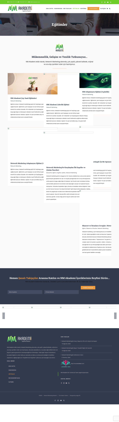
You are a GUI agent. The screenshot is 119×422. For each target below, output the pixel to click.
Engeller (59, 172)
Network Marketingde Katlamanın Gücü (72, 355)
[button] (109, 8)
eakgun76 (78, 395)
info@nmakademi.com (34, 2)
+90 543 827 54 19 (23, 2)
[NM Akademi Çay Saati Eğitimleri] (32, 83)
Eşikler (63, 172)
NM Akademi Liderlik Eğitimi (66, 87)
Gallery (35, 84)
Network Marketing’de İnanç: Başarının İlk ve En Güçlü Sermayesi (79, 341)
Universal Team (74, 372)
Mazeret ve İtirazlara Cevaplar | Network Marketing (102, 206)
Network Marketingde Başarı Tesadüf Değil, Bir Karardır (77, 348)
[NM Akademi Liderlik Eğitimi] (68, 87)
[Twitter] (69, 383)
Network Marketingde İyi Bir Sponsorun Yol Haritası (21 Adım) (102, 142)
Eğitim (54, 172)
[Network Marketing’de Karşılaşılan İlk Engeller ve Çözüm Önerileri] (68, 148)
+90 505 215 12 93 (12, 2)
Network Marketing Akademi (50, 395)
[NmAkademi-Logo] (59, 44)
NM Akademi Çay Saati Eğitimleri (30, 84)
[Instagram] (64, 383)
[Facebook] (61, 383)
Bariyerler (49, 172)
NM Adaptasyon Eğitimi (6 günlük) (102, 80)
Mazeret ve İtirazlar (91, 228)
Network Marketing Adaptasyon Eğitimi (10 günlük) (30, 143)
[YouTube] (66, 383)
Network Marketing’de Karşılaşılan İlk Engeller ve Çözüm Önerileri (66, 148)
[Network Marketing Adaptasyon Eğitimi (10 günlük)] (32, 144)
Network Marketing (16, 101)
